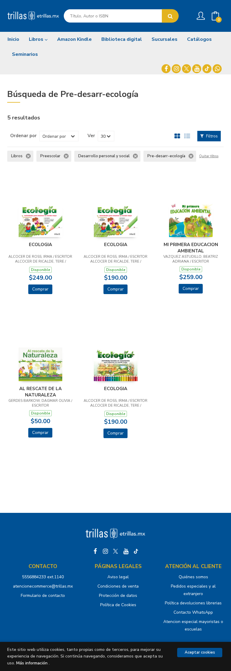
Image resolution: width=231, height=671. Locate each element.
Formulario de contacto (43, 595)
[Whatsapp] (217, 68)
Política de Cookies (118, 605)
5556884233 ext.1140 (43, 577)
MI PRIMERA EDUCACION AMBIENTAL (191, 248)
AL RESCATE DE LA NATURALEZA (40, 392)
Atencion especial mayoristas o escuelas (193, 625)
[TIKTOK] (206, 68)
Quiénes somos (193, 577)
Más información (32, 663)
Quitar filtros (208, 156)
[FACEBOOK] (166, 68)
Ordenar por (23, 136)
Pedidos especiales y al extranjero (193, 590)
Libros (37, 39)
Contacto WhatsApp (193, 612)
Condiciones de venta (118, 586)
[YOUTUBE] (196, 68)
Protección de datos (118, 595)
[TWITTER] (186, 68)
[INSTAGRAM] (176, 68)
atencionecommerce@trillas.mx (43, 586)
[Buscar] (170, 16)
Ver (91, 136)
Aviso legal (118, 577)
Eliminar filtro (28, 156)
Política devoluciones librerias (193, 603)
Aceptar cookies (200, 652)
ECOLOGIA (40, 245)
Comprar (40, 289)
